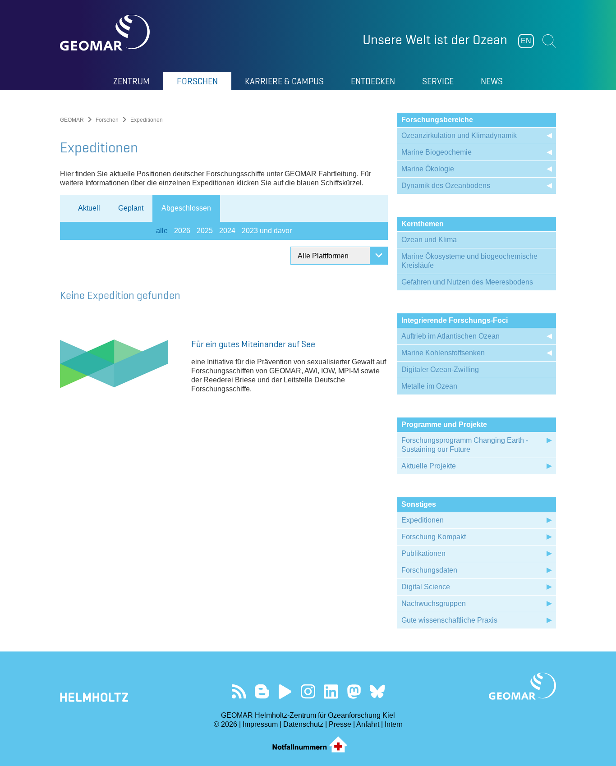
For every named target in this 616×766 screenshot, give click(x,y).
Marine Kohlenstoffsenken (443, 353)
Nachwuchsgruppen (433, 603)
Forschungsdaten (429, 570)
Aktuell (89, 208)
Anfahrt (367, 724)
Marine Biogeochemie (436, 152)
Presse (340, 724)
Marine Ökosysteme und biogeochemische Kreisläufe (469, 260)
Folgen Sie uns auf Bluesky (377, 691)
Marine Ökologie (427, 169)
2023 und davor (267, 230)
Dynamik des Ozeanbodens (445, 185)
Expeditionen (422, 520)
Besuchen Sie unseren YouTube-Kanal (285, 691)
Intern (394, 724)
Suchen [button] (549, 41)
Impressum (260, 724)
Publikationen (423, 553)
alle (162, 230)
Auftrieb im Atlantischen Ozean (450, 336)
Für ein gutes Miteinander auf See (253, 344)
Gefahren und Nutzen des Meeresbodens (467, 282)
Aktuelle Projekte (428, 466)
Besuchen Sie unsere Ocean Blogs (262, 691)
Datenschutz (303, 724)
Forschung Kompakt (433, 537)
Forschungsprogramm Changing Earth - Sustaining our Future (464, 444)
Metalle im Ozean (429, 386)
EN (526, 41)
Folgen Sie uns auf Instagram (308, 691)
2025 (205, 230)
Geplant (130, 208)
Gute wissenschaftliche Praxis (449, 620)
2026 (182, 230)
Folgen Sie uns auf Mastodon (354, 691)
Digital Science (425, 587)
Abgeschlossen (186, 208)
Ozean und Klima (429, 239)
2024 (227, 230)
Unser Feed (239, 691)
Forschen (107, 120)
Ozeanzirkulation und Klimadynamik (459, 135)
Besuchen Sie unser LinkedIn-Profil (331, 691)
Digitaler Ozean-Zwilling (440, 369)
